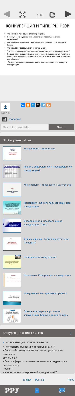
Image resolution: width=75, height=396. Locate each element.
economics (15, 119)
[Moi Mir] (33, 105)
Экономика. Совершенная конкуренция (47, 275)
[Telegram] (43, 105)
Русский (40, 379)
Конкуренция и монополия (40, 148)
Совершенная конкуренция (40, 257)
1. (4, 342)
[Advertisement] (37, 4)
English (27, 379)
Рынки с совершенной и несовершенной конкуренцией (48, 168)
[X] (38, 105)
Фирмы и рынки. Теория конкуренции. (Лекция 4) (46, 240)
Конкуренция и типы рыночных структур (47, 184)
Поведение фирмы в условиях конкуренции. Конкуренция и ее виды (46, 313)
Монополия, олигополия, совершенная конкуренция (47, 204)
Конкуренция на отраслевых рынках (45, 293)
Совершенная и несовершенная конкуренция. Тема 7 (43, 222)
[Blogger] (48, 105)
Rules (71, 379)
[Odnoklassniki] (28, 105)
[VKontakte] (23, 105)
